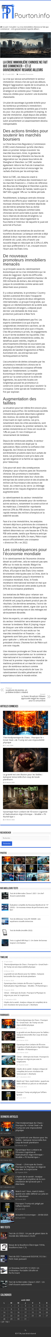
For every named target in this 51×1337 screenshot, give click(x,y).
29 (11, 1319)
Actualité (12, 27)
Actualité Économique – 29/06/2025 (32, 1215)
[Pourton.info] (25, 11)
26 (40, 1316)
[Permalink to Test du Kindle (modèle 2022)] (5, 933)
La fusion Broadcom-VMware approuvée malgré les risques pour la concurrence (33, 697)
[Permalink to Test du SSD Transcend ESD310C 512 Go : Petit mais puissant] (4, 1258)
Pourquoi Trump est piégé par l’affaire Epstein (30, 1204)
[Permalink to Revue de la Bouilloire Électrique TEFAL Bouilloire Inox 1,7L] (4, 1247)
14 (4, 1312)
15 (11, 1312)
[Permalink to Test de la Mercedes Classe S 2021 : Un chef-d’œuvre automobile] (5, 896)
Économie (29, 74)
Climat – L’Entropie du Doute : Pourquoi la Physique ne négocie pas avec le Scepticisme (33, 1059)
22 (11, 1316)
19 (40, 1312)
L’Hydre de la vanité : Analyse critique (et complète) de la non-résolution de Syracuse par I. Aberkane (32, 1071)
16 (18, 1312)
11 (33, 1309)
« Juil (2, 1322)
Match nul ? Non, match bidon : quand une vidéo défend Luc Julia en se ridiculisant (32, 1194)
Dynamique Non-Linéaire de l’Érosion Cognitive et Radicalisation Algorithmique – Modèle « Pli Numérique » (25, 814)
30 (18, 1319)
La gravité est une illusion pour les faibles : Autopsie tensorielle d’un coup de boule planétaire (23, 777)
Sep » (7, 1322)
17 (25, 1312)
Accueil (5, 27)
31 (25, 1319)
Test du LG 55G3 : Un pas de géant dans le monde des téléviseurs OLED (28, 1234)
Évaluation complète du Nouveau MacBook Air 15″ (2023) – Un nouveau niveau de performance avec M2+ (29, 907)
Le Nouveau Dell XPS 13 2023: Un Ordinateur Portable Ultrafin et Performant (24, 1270)
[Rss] (25, 1330)
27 (47, 1316)
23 (18, 1316)
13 (47, 1309)
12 (40, 1309)
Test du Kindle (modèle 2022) (21, 930)
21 (4, 1316)
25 (33, 1316)
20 (47, 1312)
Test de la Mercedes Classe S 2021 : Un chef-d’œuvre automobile (27, 1283)
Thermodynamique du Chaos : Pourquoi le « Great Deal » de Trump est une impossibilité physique (23, 740)
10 (25, 1309)
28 (4, 1319)
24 (25, 1316)
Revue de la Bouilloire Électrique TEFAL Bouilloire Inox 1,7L (27, 1246)
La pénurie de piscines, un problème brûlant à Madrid (17, 690)
